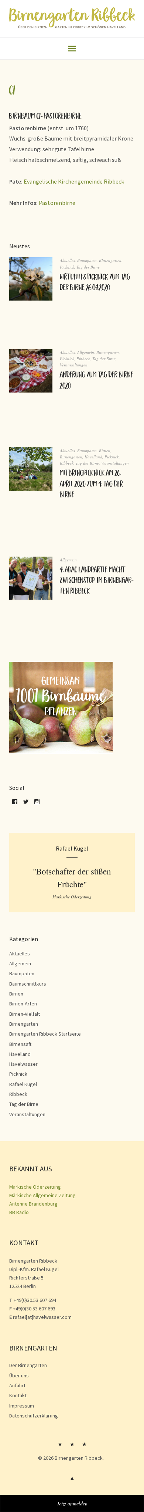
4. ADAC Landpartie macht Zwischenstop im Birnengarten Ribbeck (97, 581)
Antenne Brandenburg (33, 1203)
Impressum (21, 1405)
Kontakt (18, 1395)
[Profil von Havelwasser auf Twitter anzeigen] (25, 804)
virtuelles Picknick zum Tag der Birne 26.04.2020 (95, 283)
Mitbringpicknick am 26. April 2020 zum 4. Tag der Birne (91, 484)
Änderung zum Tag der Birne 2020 (96, 381)
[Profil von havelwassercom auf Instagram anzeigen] (36, 804)
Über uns (19, 1375)
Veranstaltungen (74, 365)
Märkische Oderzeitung (35, 1186)
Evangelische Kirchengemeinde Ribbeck (74, 181)
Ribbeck (83, 358)
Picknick (67, 267)
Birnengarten (110, 260)
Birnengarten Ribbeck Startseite (45, 1033)
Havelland (93, 456)
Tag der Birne (88, 267)
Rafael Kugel (23, 1084)
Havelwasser (23, 1064)
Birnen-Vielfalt (24, 1014)
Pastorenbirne (57, 202)
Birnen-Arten (23, 1003)
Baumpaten (87, 260)
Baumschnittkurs (27, 983)
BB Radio (19, 1212)
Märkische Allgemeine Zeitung (42, 1195)
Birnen (104, 450)
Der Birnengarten (28, 1365)
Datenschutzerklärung (33, 1415)
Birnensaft (20, 1044)
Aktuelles (67, 260)
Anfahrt (17, 1385)
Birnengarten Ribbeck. (79, 1458)
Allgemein (85, 352)
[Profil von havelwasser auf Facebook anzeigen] (14, 804)
